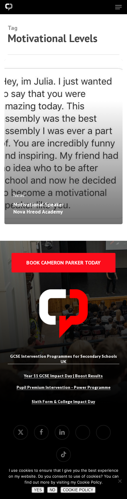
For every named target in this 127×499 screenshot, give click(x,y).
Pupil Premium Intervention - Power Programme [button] (63, 387)
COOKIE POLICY (78, 490)
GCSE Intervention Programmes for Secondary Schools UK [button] (63, 359)
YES (38, 490)
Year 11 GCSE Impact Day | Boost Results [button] (63, 375)
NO (52, 490)
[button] (118, 7)
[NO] (120, 481)
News (19, 195)
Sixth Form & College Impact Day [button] (63, 401)
